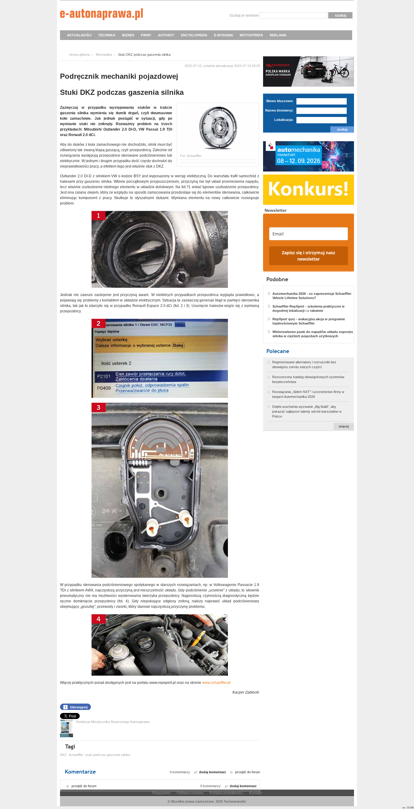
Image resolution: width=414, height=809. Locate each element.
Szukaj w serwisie (244, 15)
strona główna (79, 54)
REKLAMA (278, 35)
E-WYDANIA (223, 35)
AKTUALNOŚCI (79, 35)
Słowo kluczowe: (279, 101)
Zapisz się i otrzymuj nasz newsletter (308, 256)
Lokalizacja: (283, 120)
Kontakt (255, 793)
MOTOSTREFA (251, 35)
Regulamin (161, 793)
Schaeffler (75, 755)
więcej (344, 426)
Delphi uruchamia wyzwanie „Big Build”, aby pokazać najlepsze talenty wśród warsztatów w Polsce (307, 411)
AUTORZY (166, 35)
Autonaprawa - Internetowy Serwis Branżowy (101, 15)
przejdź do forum (247, 772)
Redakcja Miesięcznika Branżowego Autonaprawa (112, 722)
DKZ (63, 755)
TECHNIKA (106, 35)
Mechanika (104, 54)
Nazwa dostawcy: (279, 110)
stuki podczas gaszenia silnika (107, 755)
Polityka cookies (190, 793)
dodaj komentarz (212, 772)
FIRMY (146, 35)
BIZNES (128, 35)
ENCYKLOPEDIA (194, 35)
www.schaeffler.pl (217, 683)
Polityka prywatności (226, 793)
